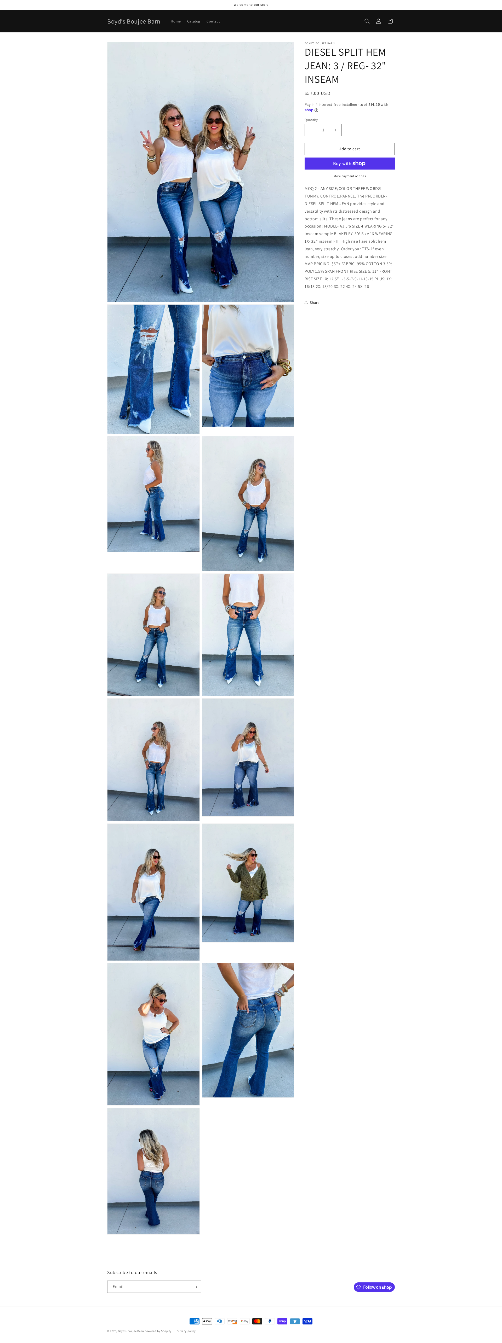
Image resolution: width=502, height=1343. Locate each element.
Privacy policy (186, 1331)
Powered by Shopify (158, 1331)
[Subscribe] (195, 1287)
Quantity (311, 120)
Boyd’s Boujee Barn (131, 1331)
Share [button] (315, 302)
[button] (367, 21)
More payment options (350, 176)
